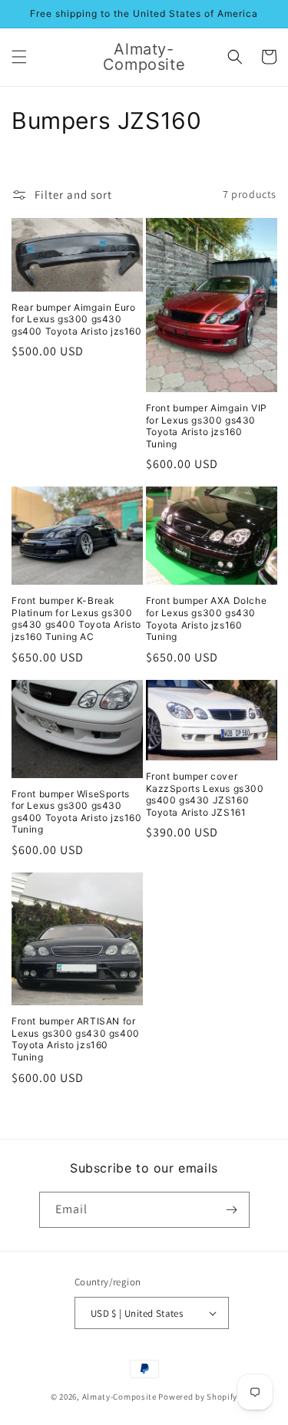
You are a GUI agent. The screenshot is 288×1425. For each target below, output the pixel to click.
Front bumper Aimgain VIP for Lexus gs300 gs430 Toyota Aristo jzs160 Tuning (206, 426)
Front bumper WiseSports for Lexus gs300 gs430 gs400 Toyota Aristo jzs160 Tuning (77, 812)
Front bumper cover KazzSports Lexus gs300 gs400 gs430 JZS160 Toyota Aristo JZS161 (205, 794)
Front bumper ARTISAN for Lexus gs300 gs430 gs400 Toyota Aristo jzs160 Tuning (76, 1039)
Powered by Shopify (197, 1396)
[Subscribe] (232, 1210)
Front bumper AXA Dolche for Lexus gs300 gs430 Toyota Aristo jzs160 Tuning (206, 618)
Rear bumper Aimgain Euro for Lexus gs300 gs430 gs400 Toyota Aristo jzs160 (77, 319)
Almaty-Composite (119, 1396)
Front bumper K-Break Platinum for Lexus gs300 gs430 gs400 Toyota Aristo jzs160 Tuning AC (76, 618)
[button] (19, 57)
